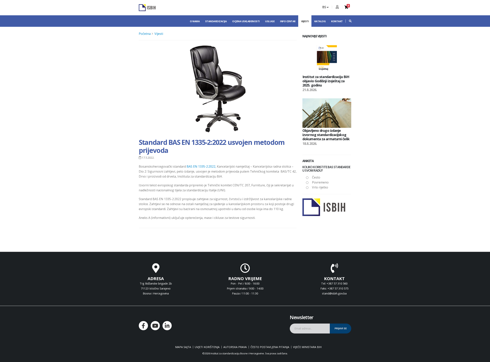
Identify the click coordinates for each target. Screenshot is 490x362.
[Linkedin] (167, 325)
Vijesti (305, 21)
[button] (348, 21)
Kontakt (337, 21)
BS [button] (324, 7)
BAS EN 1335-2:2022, (201, 166)
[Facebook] (143, 325)
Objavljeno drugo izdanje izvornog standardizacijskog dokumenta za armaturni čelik (326, 134)
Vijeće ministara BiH (307, 347)
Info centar (288, 21)
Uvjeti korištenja (207, 347)
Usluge (269, 21)
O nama (195, 21)
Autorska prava (235, 347)
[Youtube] (155, 325)
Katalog (320, 21)
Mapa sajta (183, 347)
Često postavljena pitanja (270, 347)
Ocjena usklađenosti (246, 21)
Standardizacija (216, 21)
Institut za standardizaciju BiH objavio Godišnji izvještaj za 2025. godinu (325, 80)
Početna (145, 34)
